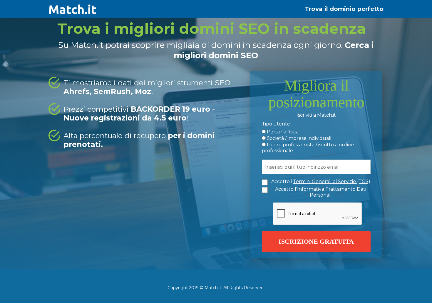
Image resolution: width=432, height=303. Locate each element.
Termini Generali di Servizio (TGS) (331, 181)
